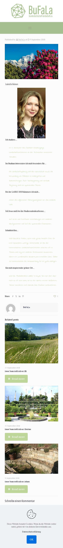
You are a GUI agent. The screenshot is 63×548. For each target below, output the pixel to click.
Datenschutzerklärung (31, 531)
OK (31, 539)
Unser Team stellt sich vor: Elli (16, 371)
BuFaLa (21, 39)
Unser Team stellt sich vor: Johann (17, 482)
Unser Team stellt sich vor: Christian (18, 429)
